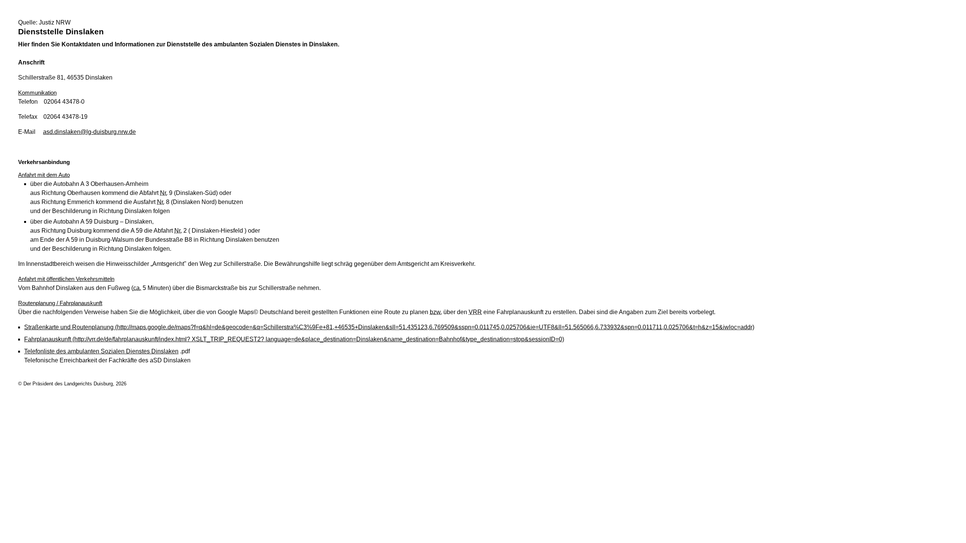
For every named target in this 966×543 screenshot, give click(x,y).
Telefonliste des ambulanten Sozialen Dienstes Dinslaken (101, 351)
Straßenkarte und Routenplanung (389, 327)
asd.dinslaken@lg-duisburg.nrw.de (89, 132)
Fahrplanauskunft (294, 339)
